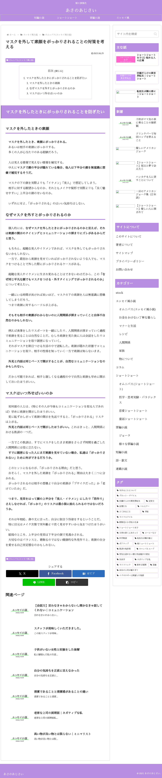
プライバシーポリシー (130, 261)
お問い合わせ (124, 269)
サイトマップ (124, 253)
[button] (72, 582)
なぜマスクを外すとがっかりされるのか (52, 88)
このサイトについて (128, 236)
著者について (124, 244)
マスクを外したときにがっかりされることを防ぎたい (56, 78)
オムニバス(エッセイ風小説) (21, 60)
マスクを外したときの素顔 (44, 83)
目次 (50, 70)
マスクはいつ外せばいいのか (45, 93)
